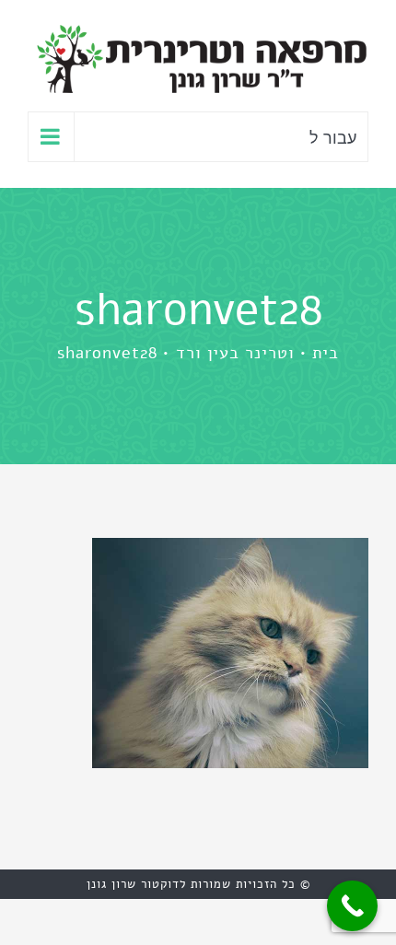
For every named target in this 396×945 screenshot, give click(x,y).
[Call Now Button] (352, 906)
